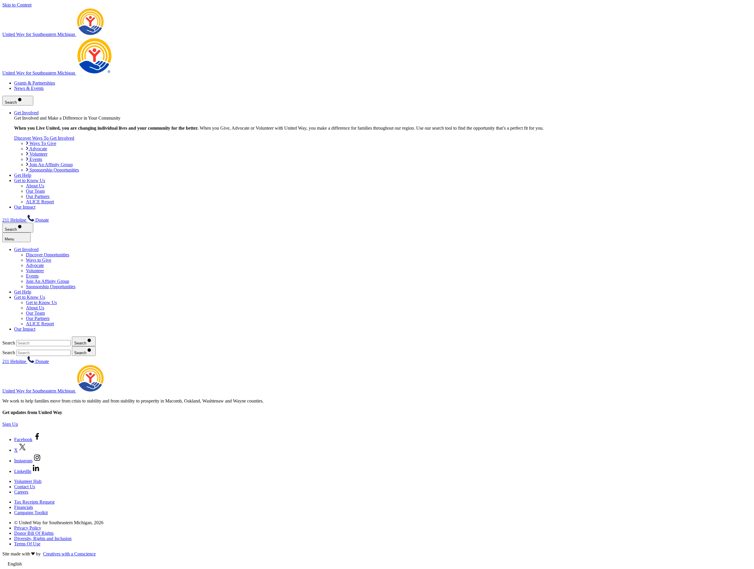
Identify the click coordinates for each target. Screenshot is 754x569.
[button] (377, 564)
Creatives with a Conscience (69, 553)
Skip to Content (17, 4)
